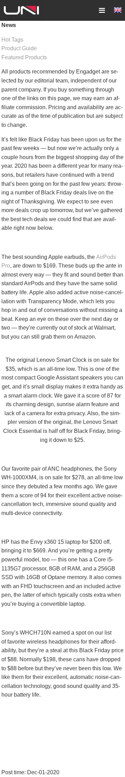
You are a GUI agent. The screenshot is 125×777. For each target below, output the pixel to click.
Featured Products (24, 57)
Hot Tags (12, 40)
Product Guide (19, 48)
